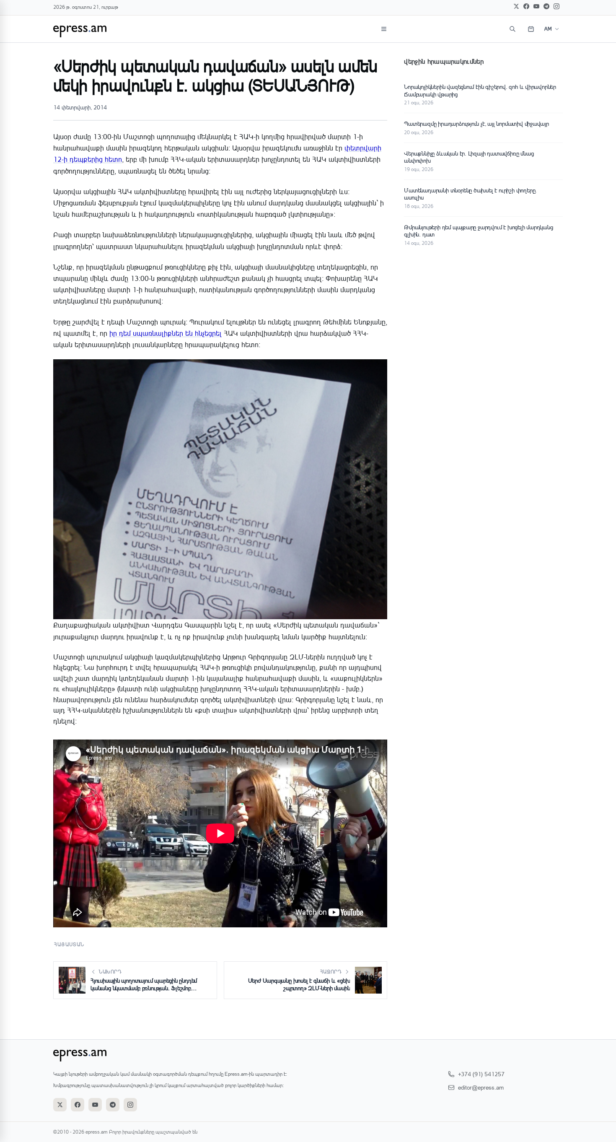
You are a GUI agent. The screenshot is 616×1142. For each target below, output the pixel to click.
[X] (516, 6)
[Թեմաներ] (383, 29)
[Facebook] (526, 6)
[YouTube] (536, 6)
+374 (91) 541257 (481, 1073)
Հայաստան (69, 944)
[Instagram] (556, 6)
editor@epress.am (481, 1087)
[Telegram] (546, 6)
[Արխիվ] (531, 29)
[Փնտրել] (512, 29)
